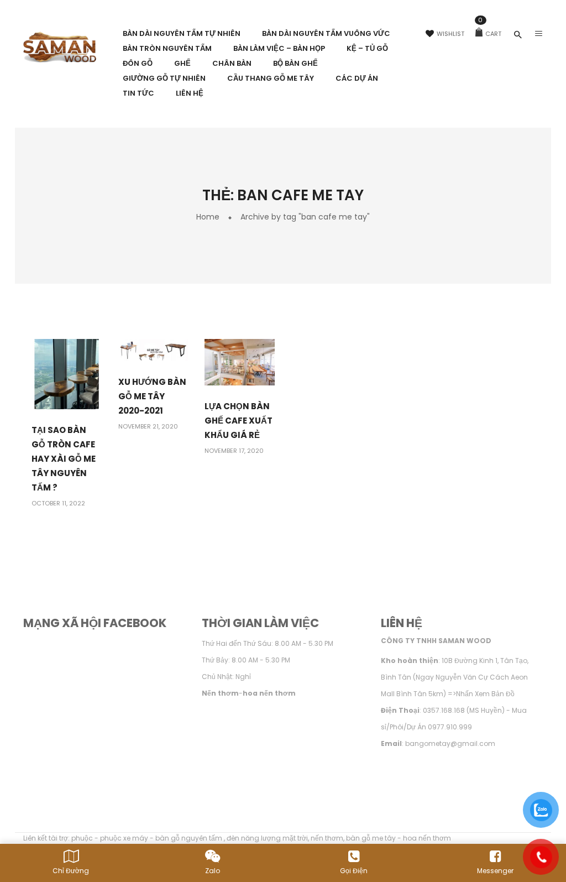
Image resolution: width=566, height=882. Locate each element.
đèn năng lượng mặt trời (267, 838)
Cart (489, 33)
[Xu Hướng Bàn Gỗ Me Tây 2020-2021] (153, 349)
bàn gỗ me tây (371, 838)
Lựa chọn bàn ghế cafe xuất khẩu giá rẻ (238, 420)
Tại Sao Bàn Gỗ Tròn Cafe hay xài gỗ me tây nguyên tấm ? (64, 458)
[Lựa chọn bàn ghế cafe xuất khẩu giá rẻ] (240, 362)
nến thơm (327, 838)
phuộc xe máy (124, 838)
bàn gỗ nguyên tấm (189, 838)
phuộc (82, 838)
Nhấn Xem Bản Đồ (485, 693)
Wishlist (450, 33)
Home (207, 216)
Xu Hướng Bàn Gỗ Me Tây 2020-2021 (152, 396)
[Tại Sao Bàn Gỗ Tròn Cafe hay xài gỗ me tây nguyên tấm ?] (67, 373)
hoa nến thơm (427, 838)
